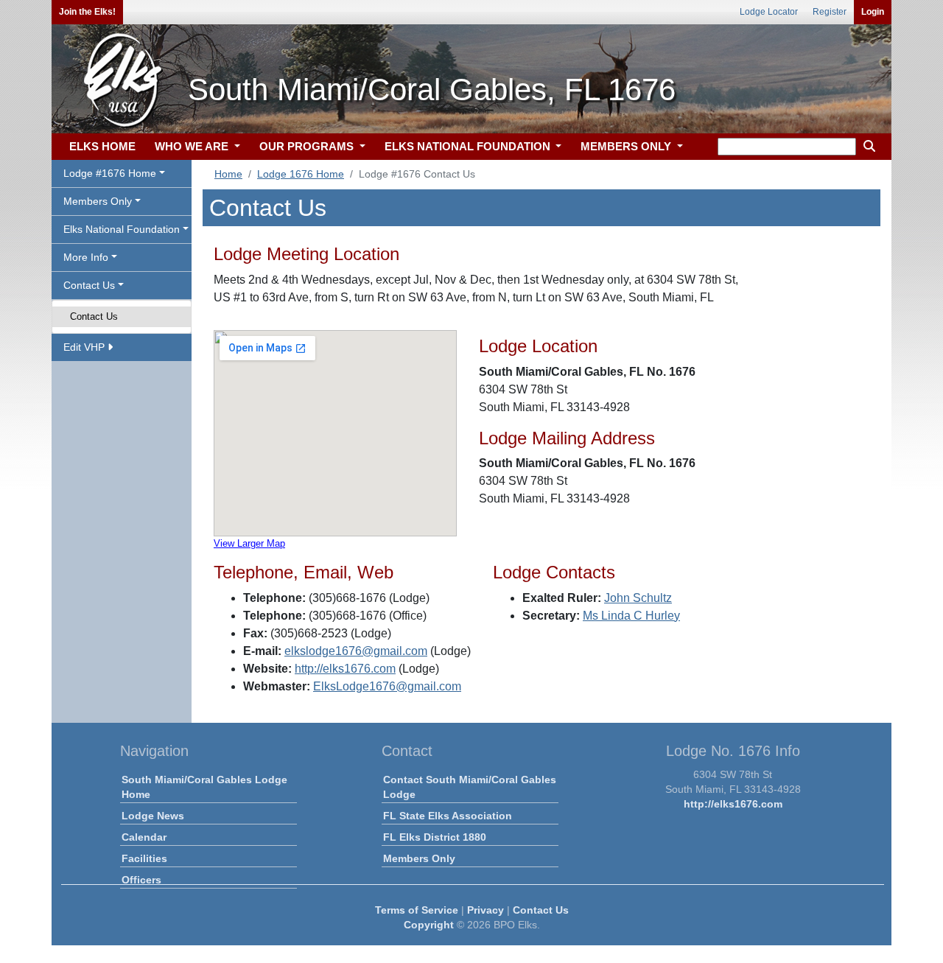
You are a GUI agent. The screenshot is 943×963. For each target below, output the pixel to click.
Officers (141, 880)
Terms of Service (416, 910)
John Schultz (638, 598)
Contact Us (94, 316)
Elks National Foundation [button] (121, 229)
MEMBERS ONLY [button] (627, 146)
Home (228, 174)
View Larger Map (249, 543)
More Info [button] (85, 257)
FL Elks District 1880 (434, 837)
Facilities (144, 858)
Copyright (429, 925)
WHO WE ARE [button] (193, 146)
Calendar (144, 837)
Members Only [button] (97, 201)
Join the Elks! (87, 12)
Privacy (485, 910)
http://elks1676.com (345, 668)
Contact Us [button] (89, 285)
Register (829, 12)
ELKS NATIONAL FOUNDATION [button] (469, 146)
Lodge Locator (769, 12)
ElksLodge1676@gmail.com (387, 686)
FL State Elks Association (447, 816)
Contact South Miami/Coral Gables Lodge (469, 787)
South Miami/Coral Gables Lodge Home (204, 787)
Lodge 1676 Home (300, 174)
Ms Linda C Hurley (631, 615)
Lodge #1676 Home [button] (109, 173)
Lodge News (153, 816)
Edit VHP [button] (85, 347)
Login (872, 12)
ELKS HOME (102, 146)
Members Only (419, 858)
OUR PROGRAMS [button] (308, 146)
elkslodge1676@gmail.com (355, 651)
